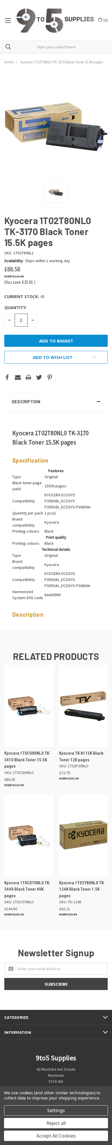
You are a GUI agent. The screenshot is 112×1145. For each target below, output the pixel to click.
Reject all (56, 1123)
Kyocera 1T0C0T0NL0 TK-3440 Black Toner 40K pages (27, 889)
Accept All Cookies (56, 1136)
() (105, 20)
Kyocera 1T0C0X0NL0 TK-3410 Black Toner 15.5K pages (27, 760)
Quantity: (15, 307)
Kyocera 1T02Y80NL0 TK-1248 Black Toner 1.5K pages (82, 889)
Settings (56, 1110)
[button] (56, 401)
